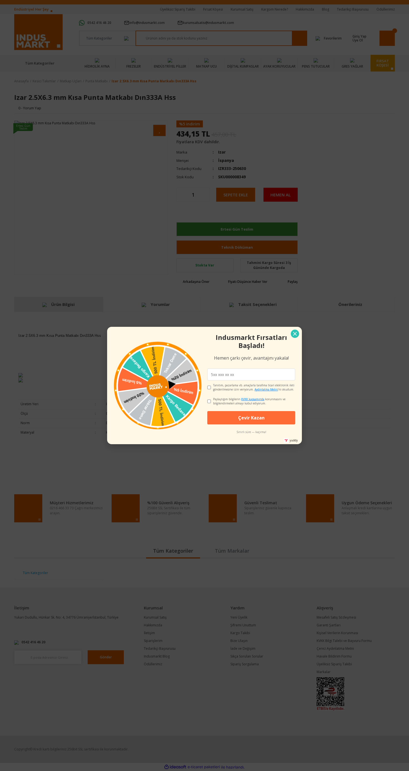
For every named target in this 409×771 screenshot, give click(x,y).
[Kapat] (295, 334)
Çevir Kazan (251, 418)
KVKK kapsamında (252, 399)
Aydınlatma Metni (266, 389)
